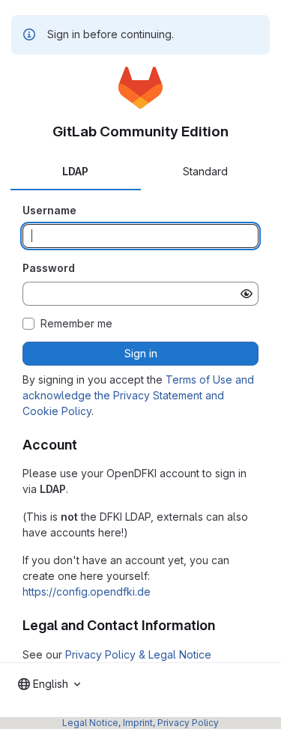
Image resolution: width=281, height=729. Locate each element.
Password (48, 267)
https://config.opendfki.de (86, 591)
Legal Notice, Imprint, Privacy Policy (140, 722)
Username (49, 210)
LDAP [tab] (75, 171)
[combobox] (49, 684)
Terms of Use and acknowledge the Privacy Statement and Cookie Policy (138, 395)
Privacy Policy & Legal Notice (138, 654)
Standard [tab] (205, 171)
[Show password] (247, 294)
